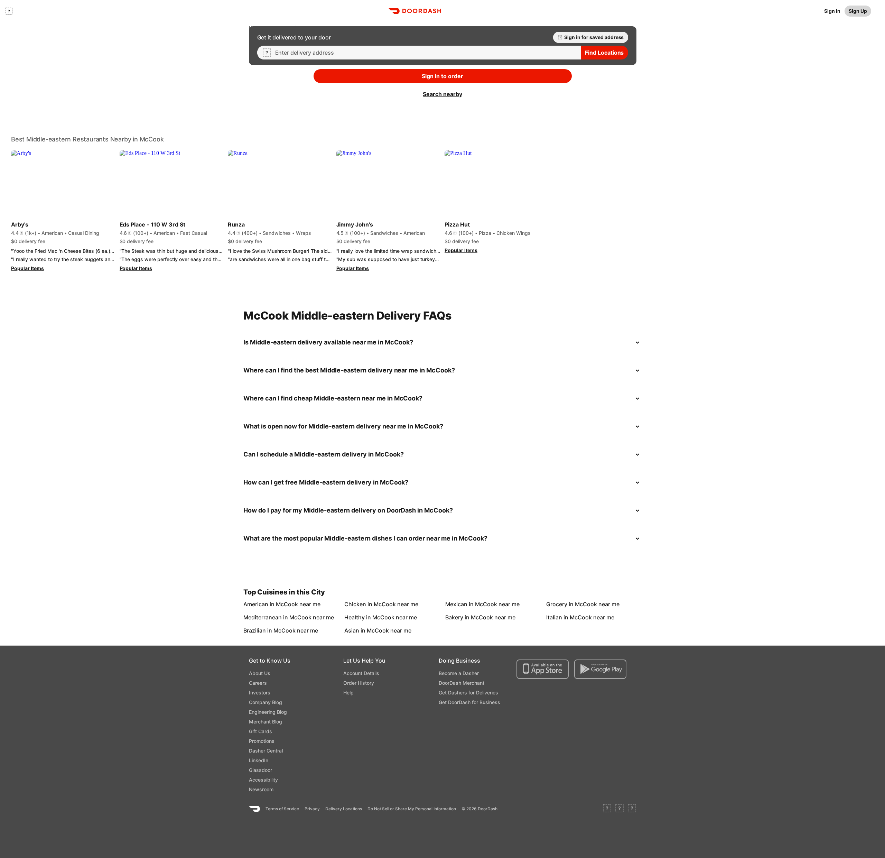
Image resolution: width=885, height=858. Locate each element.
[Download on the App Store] (542, 669)
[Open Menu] (9, 11)
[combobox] (425, 52)
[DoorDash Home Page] (415, 11)
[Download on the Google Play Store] (600, 669)
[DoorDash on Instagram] (632, 809)
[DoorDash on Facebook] (607, 809)
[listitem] (259, 604)
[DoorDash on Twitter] (619, 809)
